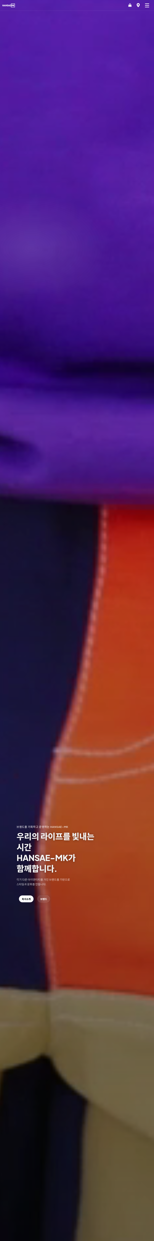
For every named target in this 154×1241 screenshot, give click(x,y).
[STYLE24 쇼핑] (130, 5)
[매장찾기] (138, 5)
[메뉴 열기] (147, 5)
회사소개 (26, 898)
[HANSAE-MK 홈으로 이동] (8, 5)
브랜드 (43, 898)
